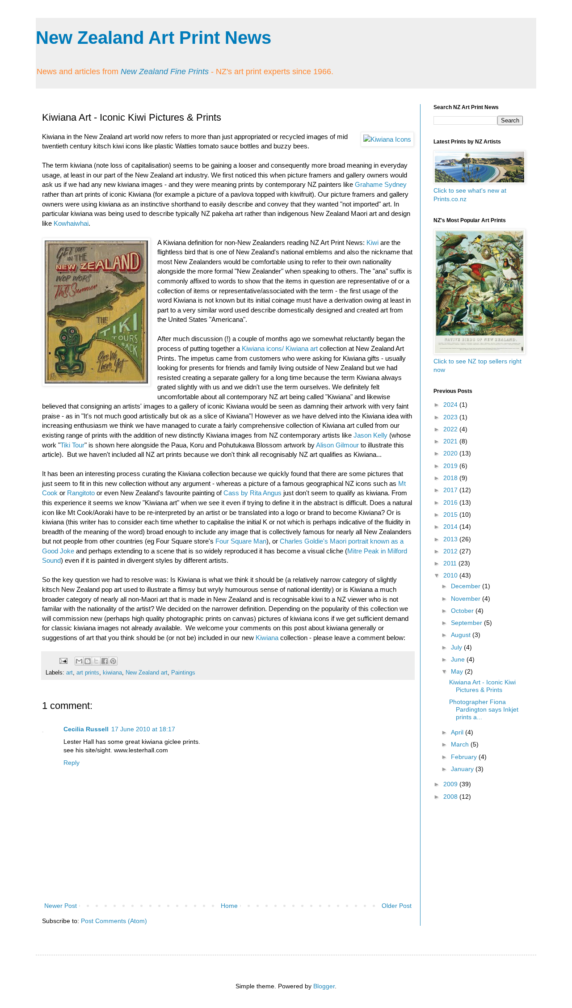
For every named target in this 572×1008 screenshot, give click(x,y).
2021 (451, 441)
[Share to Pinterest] (113, 661)
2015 (451, 514)
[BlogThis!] (87, 661)
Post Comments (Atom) (114, 920)
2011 (450, 563)
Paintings (183, 673)
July (457, 647)
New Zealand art (147, 673)
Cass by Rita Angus (252, 493)
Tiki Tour (72, 445)
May (458, 671)
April (458, 732)
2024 (451, 404)
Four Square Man (240, 541)
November (466, 598)
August (461, 634)
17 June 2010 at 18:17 (143, 729)
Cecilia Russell (86, 729)
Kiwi (372, 242)
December (466, 586)
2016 (451, 502)
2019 (451, 465)
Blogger (324, 986)
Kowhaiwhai (71, 223)
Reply (71, 762)
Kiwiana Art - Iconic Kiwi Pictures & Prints (482, 686)
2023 (451, 417)
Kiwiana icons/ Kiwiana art (280, 348)
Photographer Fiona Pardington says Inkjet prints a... (483, 709)
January (463, 768)
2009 (451, 784)
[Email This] (79, 661)
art (69, 673)
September (467, 622)
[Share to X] (96, 661)
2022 (451, 429)
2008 (451, 796)
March (461, 744)
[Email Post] (63, 661)
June (459, 659)
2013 (451, 539)
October (463, 610)
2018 (451, 477)
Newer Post (60, 905)
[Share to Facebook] (104, 661)
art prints (87, 673)
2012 (451, 551)
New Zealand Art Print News (153, 37)
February (465, 756)
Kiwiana (267, 637)
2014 (451, 526)
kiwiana (112, 673)
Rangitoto (81, 493)
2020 (451, 453)
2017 (451, 489)
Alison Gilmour (337, 445)
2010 (451, 575)
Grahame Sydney (381, 184)
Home (229, 905)
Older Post (397, 905)
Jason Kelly (370, 435)
